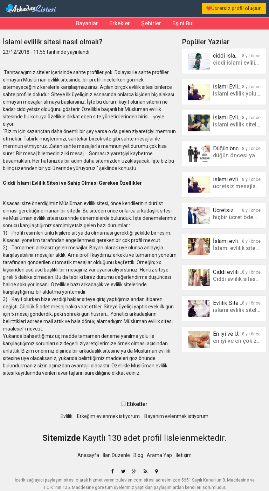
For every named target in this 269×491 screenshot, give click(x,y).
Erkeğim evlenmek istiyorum (108, 416)
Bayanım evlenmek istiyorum (176, 416)
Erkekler (119, 23)
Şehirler (151, 23)
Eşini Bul (183, 23)
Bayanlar (87, 23)
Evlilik (67, 416)
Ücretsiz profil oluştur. (236, 8)
